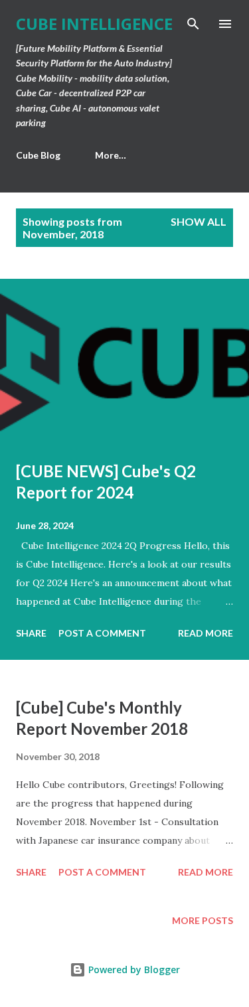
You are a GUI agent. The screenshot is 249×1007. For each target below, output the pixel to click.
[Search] (193, 24)
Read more (205, 633)
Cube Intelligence (94, 24)
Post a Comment (102, 633)
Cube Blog (38, 155)
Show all (198, 221)
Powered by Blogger (133, 969)
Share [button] (31, 633)
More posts (202, 920)
